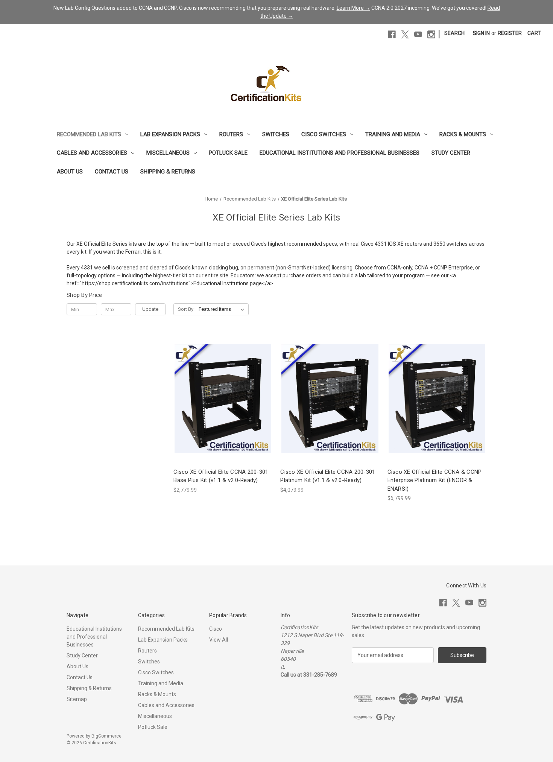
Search (454, 33)
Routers (231, 134)
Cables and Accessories (92, 152)
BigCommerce (106, 736)
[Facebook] (392, 34)
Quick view (217, 385)
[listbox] (223, 309)
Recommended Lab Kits (89, 134)
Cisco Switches (323, 134)
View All (218, 640)
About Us (70, 171)
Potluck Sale (228, 152)
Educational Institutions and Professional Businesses (339, 152)
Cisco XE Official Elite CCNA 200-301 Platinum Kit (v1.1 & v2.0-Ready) (327, 476)
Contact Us (111, 171)
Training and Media (392, 134)
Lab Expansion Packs (170, 134)
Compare (220, 399)
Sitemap (77, 699)
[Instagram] (431, 34)
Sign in (481, 33)
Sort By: (186, 309)
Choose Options (223, 412)
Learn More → (353, 8)
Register (510, 33)
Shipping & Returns (167, 171)
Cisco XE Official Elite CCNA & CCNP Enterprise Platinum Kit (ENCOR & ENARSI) (434, 480)
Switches (275, 134)
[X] (405, 34)
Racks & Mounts (462, 134)
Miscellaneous (168, 152)
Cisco (215, 629)
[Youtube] (418, 34)
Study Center (450, 152)
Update (150, 309)
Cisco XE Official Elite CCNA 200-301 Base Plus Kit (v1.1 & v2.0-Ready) (220, 476)
